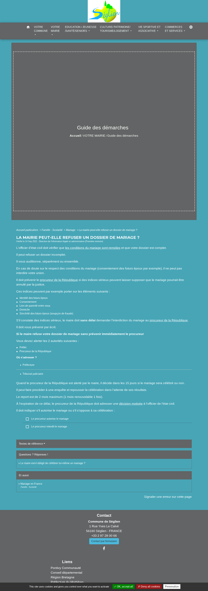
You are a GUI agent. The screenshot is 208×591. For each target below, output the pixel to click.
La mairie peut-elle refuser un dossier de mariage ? (108, 230)
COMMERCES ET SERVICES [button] (174, 29)
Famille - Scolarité (52, 230)
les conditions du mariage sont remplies (92, 248)
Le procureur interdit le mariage (46, 427)
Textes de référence (31, 443)
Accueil (75, 135)
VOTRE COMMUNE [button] (41, 29)
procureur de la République (59, 280)
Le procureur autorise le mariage (47, 419)
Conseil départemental (66, 572)
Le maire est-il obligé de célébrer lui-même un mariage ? (52, 463)
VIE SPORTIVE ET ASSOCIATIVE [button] (149, 29)
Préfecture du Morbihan (67, 582)
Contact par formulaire (104, 541)
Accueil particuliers (27, 230)
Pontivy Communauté (66, 568)
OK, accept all (124, 586)
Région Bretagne (62, 577)
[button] (28, 27)
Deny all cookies (150, 586)
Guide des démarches (122, 135)
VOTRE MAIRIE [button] (55, 29)
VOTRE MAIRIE (94, 135)
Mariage (71, 230)
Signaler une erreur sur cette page (168, 496)
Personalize (172, 586)
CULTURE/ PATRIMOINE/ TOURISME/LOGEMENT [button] (115, 29)
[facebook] (104, 548)
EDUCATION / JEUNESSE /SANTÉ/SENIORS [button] (81, 29)
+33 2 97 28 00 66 (104, 535)
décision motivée (131, 403)
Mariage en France (31, 483)
